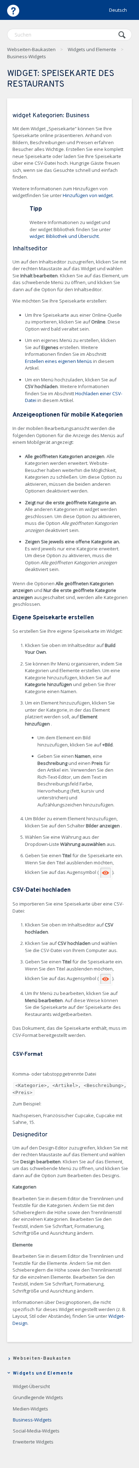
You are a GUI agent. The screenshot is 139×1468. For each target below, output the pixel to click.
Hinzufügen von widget (88, 195)
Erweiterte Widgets (33, 1442)
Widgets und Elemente (92, 49)
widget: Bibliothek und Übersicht (64, 236)
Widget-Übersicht (31, 1387)
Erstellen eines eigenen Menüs (58, 361)
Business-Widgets (26, 56)
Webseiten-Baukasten (31, 49)
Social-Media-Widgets (36, 1431)
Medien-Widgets (30, 1409)
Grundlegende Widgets (38, 1398)
